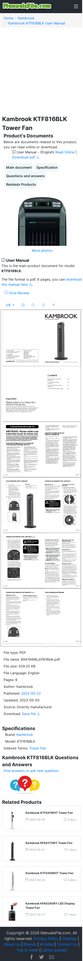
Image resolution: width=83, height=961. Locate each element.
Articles (46, 944)
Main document (19, 167)
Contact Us (67, 944)
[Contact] (51, 957)
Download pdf (24, 157)
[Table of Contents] (23, 305)
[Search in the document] (33, 305)
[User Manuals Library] (27, 6)
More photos (42, 250)
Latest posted (54, 950)
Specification (47, 167)
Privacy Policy (46, 938)
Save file (29, 714)
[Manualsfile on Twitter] (41, 957)
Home (8, 18)
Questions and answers (25, 176)
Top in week (27, 950)
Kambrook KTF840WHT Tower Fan (49, 873)
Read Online (64, 152)
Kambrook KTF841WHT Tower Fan (49, 812)
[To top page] (54, 305)
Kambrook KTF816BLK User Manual (36, 23)
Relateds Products (21, 184)
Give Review (18, 293)
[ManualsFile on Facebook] (31, 957)
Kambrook (26, 18)
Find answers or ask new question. (31, 771)
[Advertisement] (41, 73)
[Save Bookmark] (43, 305)
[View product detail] (12, 820)
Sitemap (69, 938)
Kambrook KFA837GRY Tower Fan (49, 843)
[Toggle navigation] (76, 6)
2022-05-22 (31, 693)
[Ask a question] (25, 784)
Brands (30, 944)
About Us (12, 944)
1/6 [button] (9, 305)
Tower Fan (37, 748)
